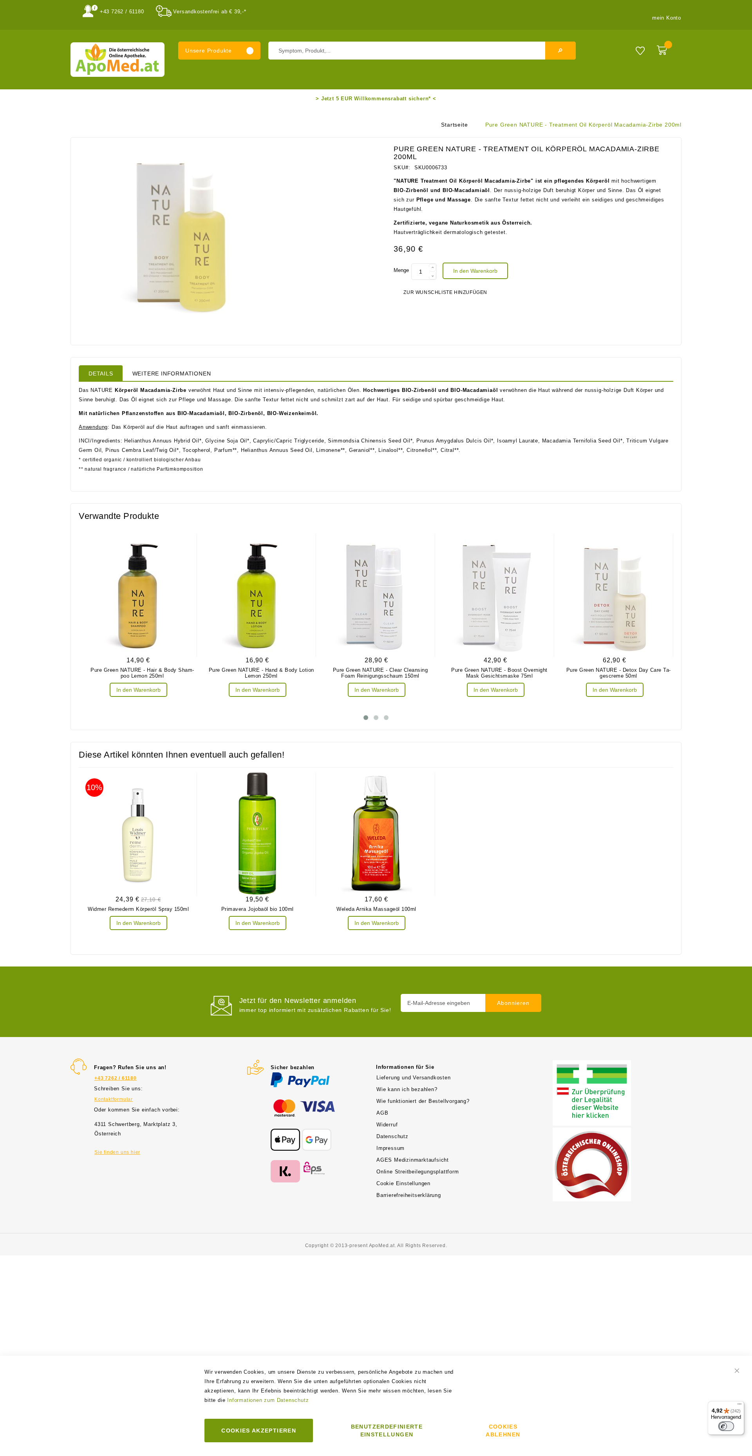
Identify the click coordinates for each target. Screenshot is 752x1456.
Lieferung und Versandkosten (413, 1078)
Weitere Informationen (171, 373)
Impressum (390, 1148)
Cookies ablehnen (503, 1430)
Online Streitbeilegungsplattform (417, 1172)
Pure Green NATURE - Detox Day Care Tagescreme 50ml (618, 673)
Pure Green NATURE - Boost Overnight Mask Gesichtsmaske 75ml (499, 673)
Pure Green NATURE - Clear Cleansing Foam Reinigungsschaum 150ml (380, 673)
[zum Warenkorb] (667, 48)
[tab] (101, 373)
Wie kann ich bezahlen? (406, 1089)
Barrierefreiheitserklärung (408, 1195)
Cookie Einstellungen (403, 1183)
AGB (382, 1113)
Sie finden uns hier (117, 1152)
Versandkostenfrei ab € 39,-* (209, 12)
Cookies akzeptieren (258, 1430)
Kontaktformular (113, 1099)
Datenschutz (392, 1136)
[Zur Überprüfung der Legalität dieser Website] (592, 1065)
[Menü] (739, 1406)
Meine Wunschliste (640, 50)
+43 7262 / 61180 (122, 12)
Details (101, 373)
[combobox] (422, 51)
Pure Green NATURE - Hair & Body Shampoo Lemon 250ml (142, 673)
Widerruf (387, 1125)
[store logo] (117, 59)
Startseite (454, 124)
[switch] (726, 1426)
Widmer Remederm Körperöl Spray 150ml (138, 909)
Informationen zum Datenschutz (268, 1400)
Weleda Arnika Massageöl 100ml (376, 909)
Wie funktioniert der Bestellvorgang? (423, 1101)
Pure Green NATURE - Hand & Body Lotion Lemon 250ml (261, 673)
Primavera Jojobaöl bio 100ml (257, 909)
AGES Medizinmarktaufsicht (412, 1160)
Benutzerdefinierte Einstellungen (387, 1430)
